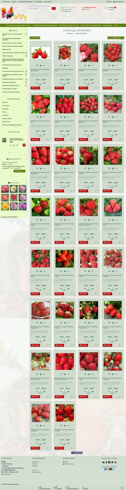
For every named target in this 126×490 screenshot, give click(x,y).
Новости (14, 1)
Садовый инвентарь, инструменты (12, 79)
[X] (110, 469)
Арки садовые (107, 25)
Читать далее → (19, 171)
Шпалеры (5, 68)
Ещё (116, 25)
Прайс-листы (6, 121)
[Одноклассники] (108, 469)
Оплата (4, 112)
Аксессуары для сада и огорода (69, 25)
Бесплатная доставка (9, 162)
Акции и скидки (7, 118)
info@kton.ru (67, 11)
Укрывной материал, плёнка (10, 85)
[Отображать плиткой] (109, 37)
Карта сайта (47, 1)
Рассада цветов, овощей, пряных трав (17, 25)
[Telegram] (113, 469)
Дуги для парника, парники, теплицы (13, 52)
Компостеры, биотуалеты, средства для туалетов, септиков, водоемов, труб (13, 60)
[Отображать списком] (114, 37)
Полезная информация (25, 1)
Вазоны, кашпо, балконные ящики (91, 25)
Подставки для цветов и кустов (11, 65)
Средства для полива (8, 82)
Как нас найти (67, 9)
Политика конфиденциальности (12, 125)
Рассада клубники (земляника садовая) (45, 25)
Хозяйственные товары (9, 88)
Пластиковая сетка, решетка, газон (13, 71)
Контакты (87, 9)
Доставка (5, 109)
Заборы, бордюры (7, 56)
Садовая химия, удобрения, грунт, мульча (12, 75)
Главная (7, 1)
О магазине (5, 105)
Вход (110, 1)
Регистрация (119, 1)
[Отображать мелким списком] (117, 37)
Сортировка (35, 37)
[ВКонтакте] (105, 469)
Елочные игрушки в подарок (10, 92)
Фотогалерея (36, 472)
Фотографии (38, 1)
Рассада (37, 6)
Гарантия (35, 466)
